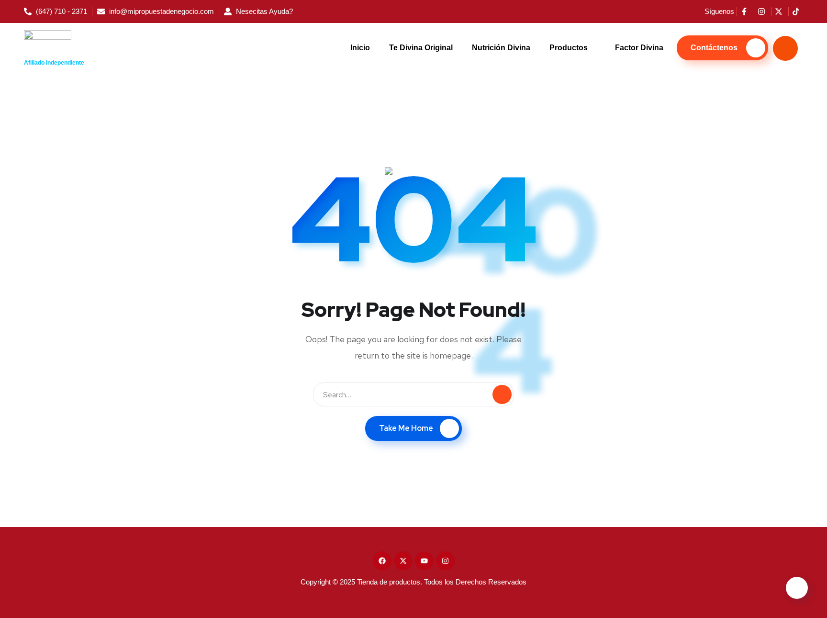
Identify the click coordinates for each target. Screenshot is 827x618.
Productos (568, 48)
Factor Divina (639, 48)
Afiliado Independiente (54, 62)
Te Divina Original (421, 48)
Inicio (360, 48)
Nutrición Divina (501, 48)
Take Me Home (406, 428)
